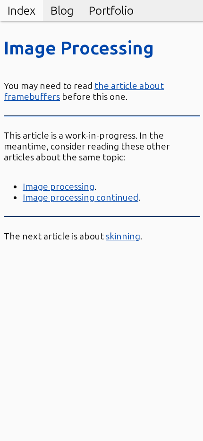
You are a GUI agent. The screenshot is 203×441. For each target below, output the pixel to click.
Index (21, 11)
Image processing (58, 186)
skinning (123, 236)
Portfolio (111, 11)
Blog (62, 11)
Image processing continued (80, 197)
